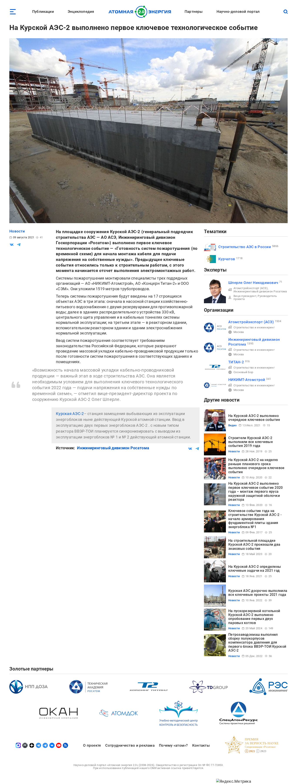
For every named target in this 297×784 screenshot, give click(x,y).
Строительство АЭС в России (244, 247)
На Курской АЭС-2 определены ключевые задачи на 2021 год (254, 569)
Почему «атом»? (173, 745)
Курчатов (226, 259)
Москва (239, 332)
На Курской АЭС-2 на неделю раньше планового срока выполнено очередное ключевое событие (256, 466)
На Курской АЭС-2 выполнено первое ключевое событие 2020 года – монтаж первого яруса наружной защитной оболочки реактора (255, 491)
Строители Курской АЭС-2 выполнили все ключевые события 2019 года (250, 442)
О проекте (92, 745)
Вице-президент (245, 296)
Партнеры (194, 11)
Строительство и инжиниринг (254, 327)
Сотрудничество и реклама (129, 745)
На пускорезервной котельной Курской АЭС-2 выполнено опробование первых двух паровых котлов (254, 617)
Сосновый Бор (243, 372)
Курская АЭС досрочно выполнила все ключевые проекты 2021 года (257, 593)
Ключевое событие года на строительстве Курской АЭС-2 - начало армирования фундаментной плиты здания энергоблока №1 (255, 519)
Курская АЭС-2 (70, 413)
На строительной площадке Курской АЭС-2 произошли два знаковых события (254, 545)
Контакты (201, 745)
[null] (11, 244)
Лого (141, 11)
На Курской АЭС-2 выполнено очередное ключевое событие (254, 418)
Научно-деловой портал (238, 11)
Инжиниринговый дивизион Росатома (113, 448)
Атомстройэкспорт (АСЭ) (251, 288)
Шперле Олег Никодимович (253, 282)
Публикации (43, 11)
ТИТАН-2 (236, 362)
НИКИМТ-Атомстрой (246, 379)
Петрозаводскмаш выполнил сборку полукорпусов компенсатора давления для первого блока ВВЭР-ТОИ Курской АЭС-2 (257, 642)
